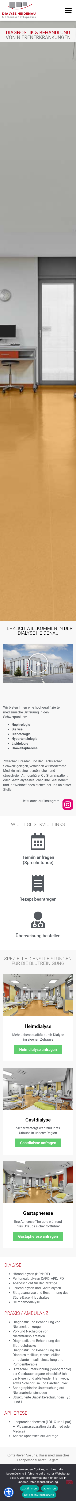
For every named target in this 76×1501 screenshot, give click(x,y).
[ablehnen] (69, 1482)
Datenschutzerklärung (39, 1494)
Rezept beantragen (38, 899)
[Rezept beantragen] (38, 883)
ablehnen (49, 1488)
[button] (68, 10)
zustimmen (29, 1488)
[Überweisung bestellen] (38, 920)
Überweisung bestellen (38, 935)
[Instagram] (67, 804)
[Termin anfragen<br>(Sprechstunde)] (38, 841)
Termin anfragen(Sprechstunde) (38, 860)
